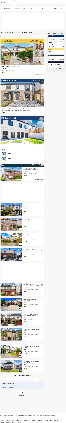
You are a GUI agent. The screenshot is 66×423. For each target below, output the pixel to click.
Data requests (39, 420)
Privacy (13, 420)
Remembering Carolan (48, 420)
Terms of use (7, 420)
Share (31, 2)
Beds (43, 8)
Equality (33, 420)
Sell (35, 2)
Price (32, 8)
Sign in (63, 2)
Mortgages (46, 2)
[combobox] (14, 9)
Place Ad (59, 2)
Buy (10, 2)
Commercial (40, 2)
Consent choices (27, 420)
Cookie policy (19, 420)
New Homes (22, 2)
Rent (28, 2)
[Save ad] (42, 67)
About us (1, 420)
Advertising (56, 420)
